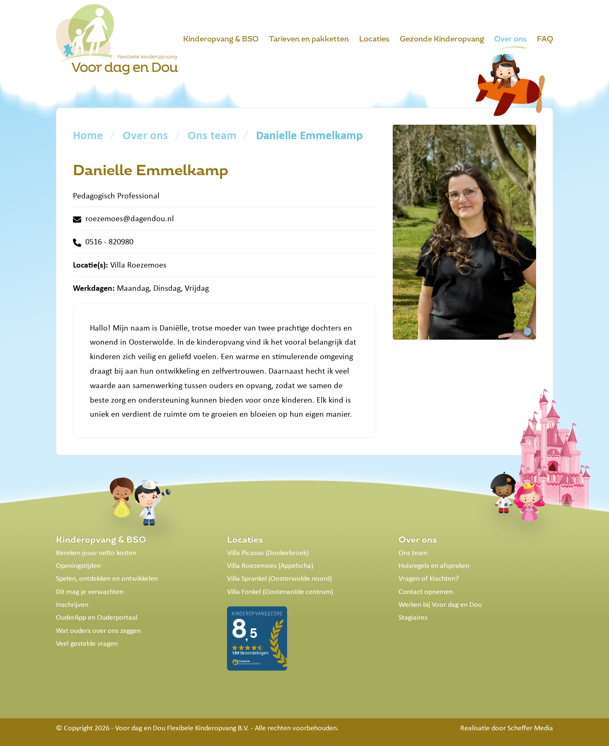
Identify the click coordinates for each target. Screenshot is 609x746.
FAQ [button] (545, 39)
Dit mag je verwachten (89, 591)
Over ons (418, 540)
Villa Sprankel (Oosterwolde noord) (279, 578)
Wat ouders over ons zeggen (98, 630)
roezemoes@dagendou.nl (129, 218)
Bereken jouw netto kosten (96, 553)
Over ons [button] (510, 39)
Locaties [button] (374, 39)
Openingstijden (78, 565)
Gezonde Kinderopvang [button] (442, 39)
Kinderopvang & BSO (101, 540)
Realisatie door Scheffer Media (506, 728)
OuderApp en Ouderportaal (97, 617)
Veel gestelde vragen (87, 643)
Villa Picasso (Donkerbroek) (268, 553)
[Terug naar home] (117, 39)
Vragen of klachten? (429, 578)
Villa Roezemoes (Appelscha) (270, 565)
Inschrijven (72, 604)
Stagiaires (413, 617)
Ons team (413, 553)
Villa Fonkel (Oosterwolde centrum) (280, 591)
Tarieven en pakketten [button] (309, 39)
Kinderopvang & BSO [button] (221, 39)
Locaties (245, 540)
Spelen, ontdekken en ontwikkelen (107, 578)
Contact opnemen (426, 591)
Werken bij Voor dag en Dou (440, 604)
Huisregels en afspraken (434, 565)
